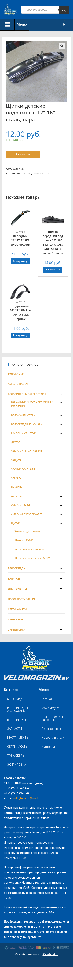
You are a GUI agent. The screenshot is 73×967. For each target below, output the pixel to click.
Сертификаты (17, 609)
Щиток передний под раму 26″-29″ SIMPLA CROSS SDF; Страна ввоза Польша (53, 242)
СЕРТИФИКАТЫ (17, 746)
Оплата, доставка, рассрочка (54, 718)
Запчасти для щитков (27, 531)
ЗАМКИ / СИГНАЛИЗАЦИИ (26, 451)
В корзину (23, 154)
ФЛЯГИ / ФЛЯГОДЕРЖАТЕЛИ (27, 514)
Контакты (48, 746)
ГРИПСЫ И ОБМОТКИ (23, 433)
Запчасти (14, 578)
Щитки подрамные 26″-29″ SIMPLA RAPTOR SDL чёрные (20, 310)
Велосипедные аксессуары (27, 394)
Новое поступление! (22, 599)
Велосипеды (17, 568)
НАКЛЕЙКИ (17, 487)
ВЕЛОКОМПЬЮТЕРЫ (23, 415)
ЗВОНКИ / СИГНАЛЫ (23, 469)
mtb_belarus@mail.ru (27, 798)
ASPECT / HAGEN (18, 384)
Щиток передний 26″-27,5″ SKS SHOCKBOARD (20, 238)
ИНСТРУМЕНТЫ (18, 737)
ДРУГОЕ (15, 442)
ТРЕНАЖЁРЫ (16, 755)
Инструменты (17, 589)
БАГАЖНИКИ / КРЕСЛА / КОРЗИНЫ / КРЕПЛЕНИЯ (31, 404)
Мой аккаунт (50, 708)
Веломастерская (53, 728)
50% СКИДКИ (16, 373)
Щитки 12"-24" (41, 173)
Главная (47, 699)
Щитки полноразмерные (29, 549)
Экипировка (16, 629)
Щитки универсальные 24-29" (32, 558)
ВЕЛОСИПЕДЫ (16, 719)
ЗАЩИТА (16, 460)
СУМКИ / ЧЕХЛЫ (20, 505)
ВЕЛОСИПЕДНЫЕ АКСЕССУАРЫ (18, 709)
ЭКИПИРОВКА (16, 764)
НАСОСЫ (16, 496)
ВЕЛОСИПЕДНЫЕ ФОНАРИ (26, 424)
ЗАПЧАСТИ (14, 728)
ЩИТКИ (26, 173)
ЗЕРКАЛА (16, 478)
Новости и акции (53, 737)
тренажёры (15, 619)
